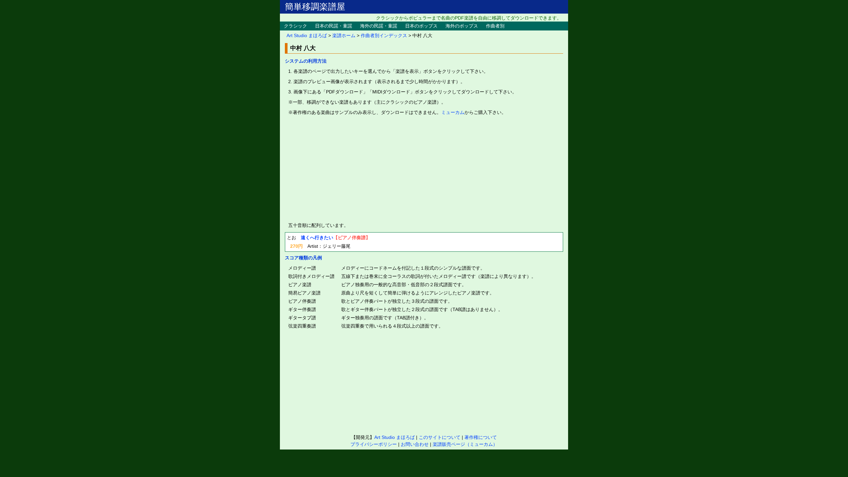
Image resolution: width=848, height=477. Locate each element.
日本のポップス (421, 25)
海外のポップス (462, 25)
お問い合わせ (415, 444)
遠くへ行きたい (317, 237)
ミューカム (452, 112)
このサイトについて (439, 437)
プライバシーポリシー (373, 444)
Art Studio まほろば (307, 35)
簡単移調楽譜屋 (315, 7)
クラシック (295, 25)
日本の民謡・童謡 (333, 25)
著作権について (480, 437)
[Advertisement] (424, 169)
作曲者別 (495, 25)
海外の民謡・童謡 (378, 25)
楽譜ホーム (343, 35)
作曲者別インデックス (384, 35)
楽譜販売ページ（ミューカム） (465, 444)
